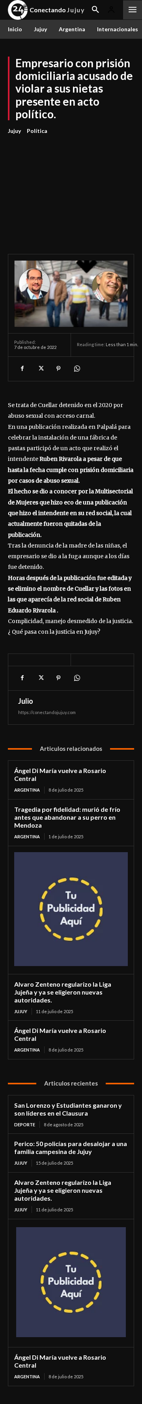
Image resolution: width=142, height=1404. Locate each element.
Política (37, 130)
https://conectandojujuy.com (47, 712)
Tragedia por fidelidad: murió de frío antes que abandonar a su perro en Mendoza (67, 817)
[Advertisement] (71, 190)
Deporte (24, 1124)
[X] (40, 369)
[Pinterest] (58, 369)
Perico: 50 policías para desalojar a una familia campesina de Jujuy (70, 1147)
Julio (25, 701)
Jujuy (14, 130)
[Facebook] (22, 369)
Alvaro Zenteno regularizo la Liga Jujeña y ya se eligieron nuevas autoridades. (62, 992)
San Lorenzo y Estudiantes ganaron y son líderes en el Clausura (68, 1109)
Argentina (27, 789)
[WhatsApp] (76, 369)
